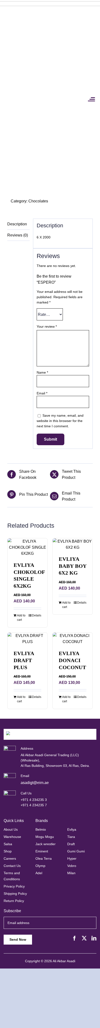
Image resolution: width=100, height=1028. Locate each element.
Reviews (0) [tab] (17, 235)
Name (42, 372)
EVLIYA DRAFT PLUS (24, 660)
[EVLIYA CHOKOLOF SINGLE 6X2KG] (27, 547)
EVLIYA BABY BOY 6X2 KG (72, 566)
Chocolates (38, 201)
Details (36, 615)
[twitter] (84, 938)
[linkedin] (94, 938)
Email (42, 393)
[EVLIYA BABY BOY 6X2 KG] (72, 544)
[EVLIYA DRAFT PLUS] (27, 639)
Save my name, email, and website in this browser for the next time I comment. (60, 421)
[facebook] (74, 938)
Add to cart (21, 617)
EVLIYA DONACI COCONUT (72, 660)
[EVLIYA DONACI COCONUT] (72, 639)
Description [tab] (17, 224)
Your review (47, 326)
